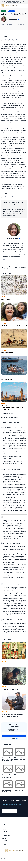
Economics (5, 831)
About (4, 838)
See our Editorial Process (8, 267)
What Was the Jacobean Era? (11, 664)
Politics (3, 403)
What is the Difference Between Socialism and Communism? (7, 776)
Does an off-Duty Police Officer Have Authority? (7, 792)
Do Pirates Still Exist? (7, 379)
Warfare (3, 377)
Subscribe (14, 735)
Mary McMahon (13, 19)
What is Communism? (19, 790)
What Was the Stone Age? (10, 689)
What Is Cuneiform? (7, 299)
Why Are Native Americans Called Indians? (14, 326)
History (3, 297)
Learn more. (20, 2)
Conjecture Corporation (15, 856)
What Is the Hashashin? (8, 352)
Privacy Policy (4, 858)
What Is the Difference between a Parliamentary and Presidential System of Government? (13, 407)
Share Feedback (21, 267)
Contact (4, 840)
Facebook (5, 847)
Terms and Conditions (11, 858)
